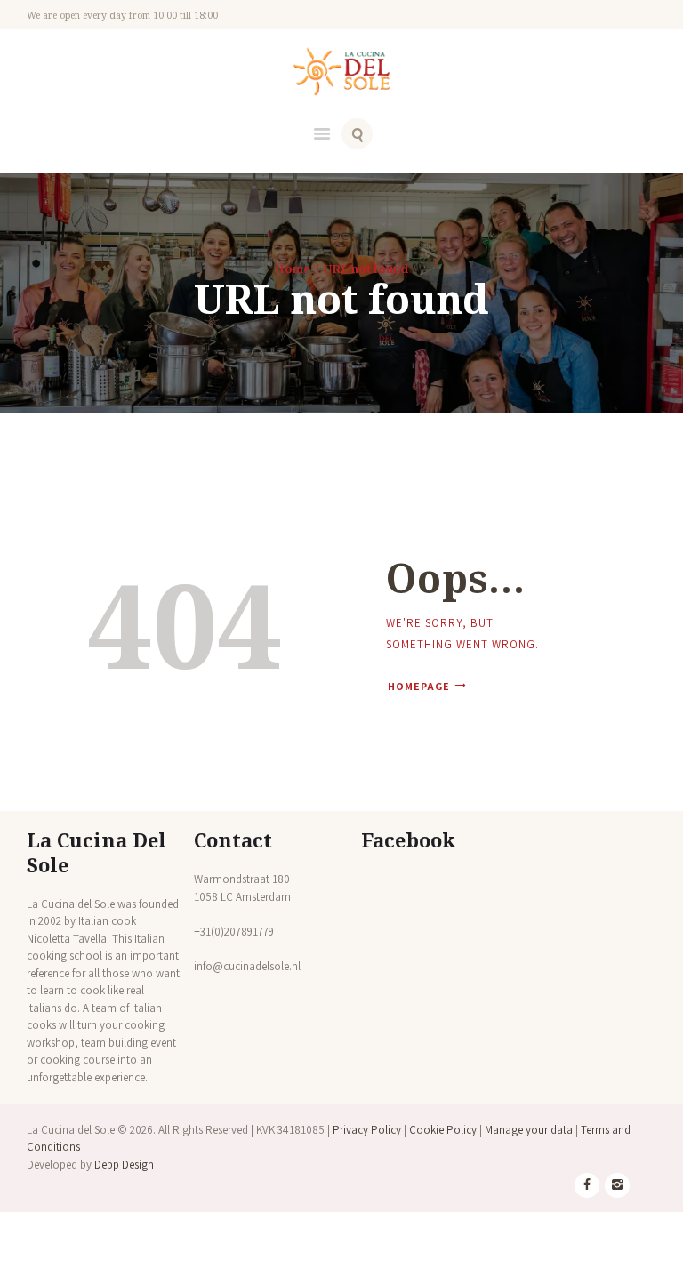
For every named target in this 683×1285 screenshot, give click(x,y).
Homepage (419, 686)
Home (292, 269)
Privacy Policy (367, 1129)
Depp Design (124, 1164)
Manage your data (529, 1129)
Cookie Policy (443, 1129)
